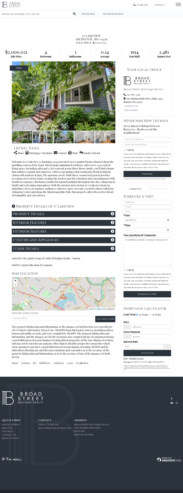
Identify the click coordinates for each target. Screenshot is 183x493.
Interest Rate (131, 341)
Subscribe (147, 174)
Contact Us (131, 106)
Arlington (58, 363)
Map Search (88, 13)
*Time (127, 225)
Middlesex (45, 363)
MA (34, 363)
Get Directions (105, 319)
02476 (70, 363)
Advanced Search (113, 13)
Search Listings (11, 424)
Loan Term (130, 314)
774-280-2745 (142, 5)
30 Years (143, 314)
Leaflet (90, 309)
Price (126, 322)
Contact (159, 5)
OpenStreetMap (101, 309)
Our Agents (131, 110)
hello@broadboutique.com (54, 428)
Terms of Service (163, 300)
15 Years (156, 314)
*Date (127, 215)
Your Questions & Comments (140, 235)
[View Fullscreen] (15, 291)
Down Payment (132, 331)
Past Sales (7, 431)
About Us (7, 428)
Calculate (147, 352)
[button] (74, 14)
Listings (25, 363)
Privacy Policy (153, 167)
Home (15, 363)
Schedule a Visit (159, 188)
